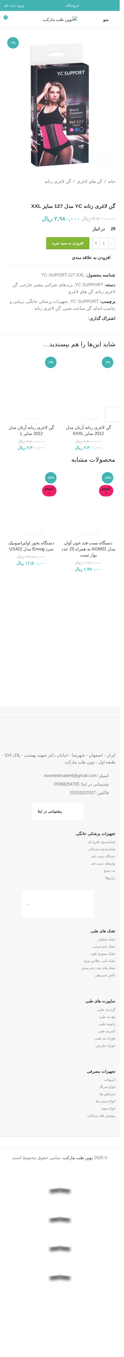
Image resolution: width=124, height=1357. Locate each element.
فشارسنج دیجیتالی (101, 849)
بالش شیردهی (105, 975)
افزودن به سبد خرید (68, 243)
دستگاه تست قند (103, 856)
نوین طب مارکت (78, 1157)
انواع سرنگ (107, 1087)
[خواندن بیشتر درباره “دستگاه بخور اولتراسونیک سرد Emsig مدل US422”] (36, 529)
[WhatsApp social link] (104, 5)
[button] (93, 414)
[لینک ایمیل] (111, 5)
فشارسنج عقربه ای (101, 842)
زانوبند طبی (107, 1024)
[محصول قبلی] (21, 181)
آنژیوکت (109, 1080)
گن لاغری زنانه (58, 181)
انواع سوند (108, 1108)
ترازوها (110, 878)
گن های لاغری (89, 181)
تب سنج (109, 871)
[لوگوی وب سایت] (60, 19)
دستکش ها (107, 1094)
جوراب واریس (105, 1045)
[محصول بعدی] (7, 181)
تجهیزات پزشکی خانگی (47, 301)
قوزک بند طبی (105, 1038)
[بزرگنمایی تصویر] (104, 161)
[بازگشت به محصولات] (14, 181)
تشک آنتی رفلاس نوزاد (99, 961)
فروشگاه (72, 5)
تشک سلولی (106, 939)
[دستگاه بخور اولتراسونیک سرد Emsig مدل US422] (31, 503)
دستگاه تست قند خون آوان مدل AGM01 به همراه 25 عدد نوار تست (88, 548)
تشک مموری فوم (103, 954)
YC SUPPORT (89, 284)
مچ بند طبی (107, 1017)
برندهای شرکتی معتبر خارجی (46, 284)
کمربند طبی (106, 1031)
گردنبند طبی (106, 1010)
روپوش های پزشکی (101, 1116)
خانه (111, 181)
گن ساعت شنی (77, 308)
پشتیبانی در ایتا (50, 811)
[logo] (60, 1312)
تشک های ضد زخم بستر (98, 968)
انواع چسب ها (105, 1101)
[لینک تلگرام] (97, 5)
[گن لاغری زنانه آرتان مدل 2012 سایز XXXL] (88, 388)
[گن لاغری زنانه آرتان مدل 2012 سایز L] (31, 388)
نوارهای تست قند (103, 863)
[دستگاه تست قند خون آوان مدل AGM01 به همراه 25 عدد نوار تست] (88, 503)
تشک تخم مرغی (104, 946)
